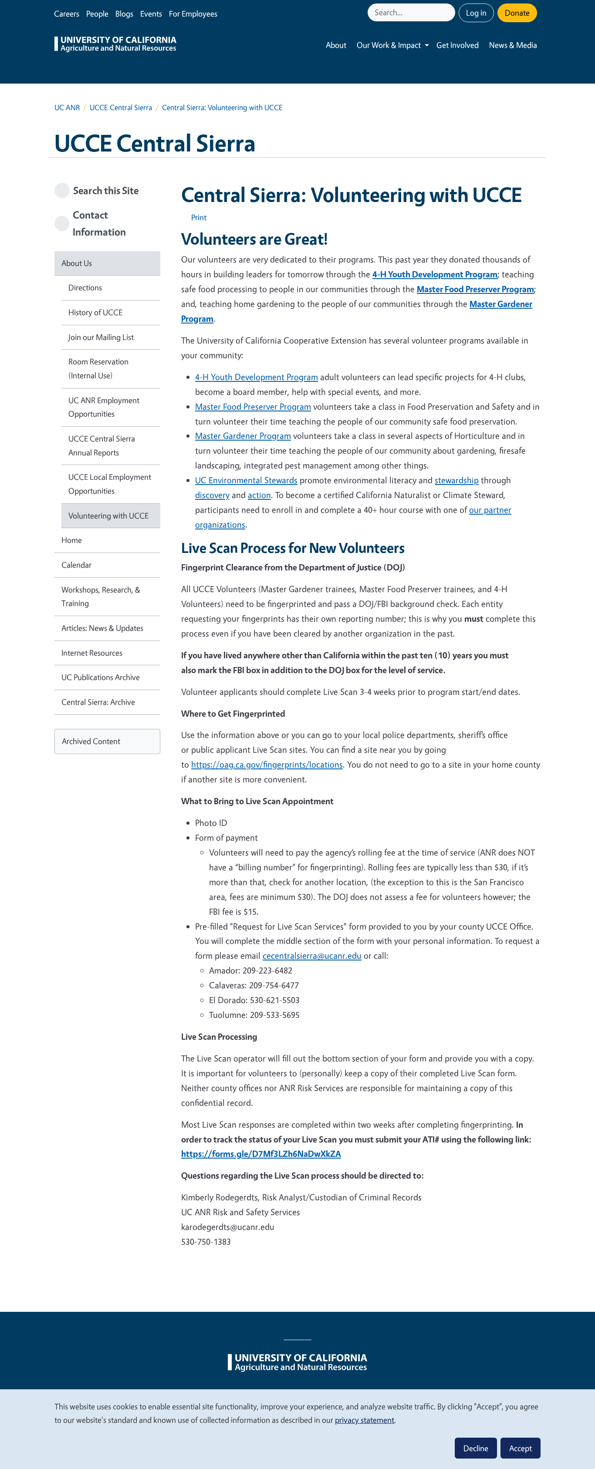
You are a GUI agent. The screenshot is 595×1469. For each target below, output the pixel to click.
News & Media (513, 45)
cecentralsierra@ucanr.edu (312, 955)
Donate (517, 12)
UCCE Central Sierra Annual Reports (101, 445)
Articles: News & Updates (102, 628)
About (336, 45)
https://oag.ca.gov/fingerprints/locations (267, 764)
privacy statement (364, 1420)
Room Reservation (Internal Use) (98, 368)
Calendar (76, 564)
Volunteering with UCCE (108, 515)
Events (151, 13)
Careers (66, 13)
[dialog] (297, 1428)
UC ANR (67, 107)
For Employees (193, 13)
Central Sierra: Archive (98, 702)
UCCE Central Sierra (121, 107)
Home (71, 540)
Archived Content (91, 741)
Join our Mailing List (101, 337)
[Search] (449, 12)
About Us (76, 263)
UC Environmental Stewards (246, 480)
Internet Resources (91, 652)
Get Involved (457, 45)
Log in (476, 12)
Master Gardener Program (243, 435)
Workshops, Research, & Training (100, 596)
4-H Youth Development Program (256, 376)
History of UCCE (95, 312)
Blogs (124, 13)
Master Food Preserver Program (253, 406)
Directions (85, 287)
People (97, 13)
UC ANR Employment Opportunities (103, 407)
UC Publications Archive (100, 677)
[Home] (115, 45)
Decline (475, 1448)
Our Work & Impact (389, 45)
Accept (520, 1448)
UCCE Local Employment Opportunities (109, 484)
